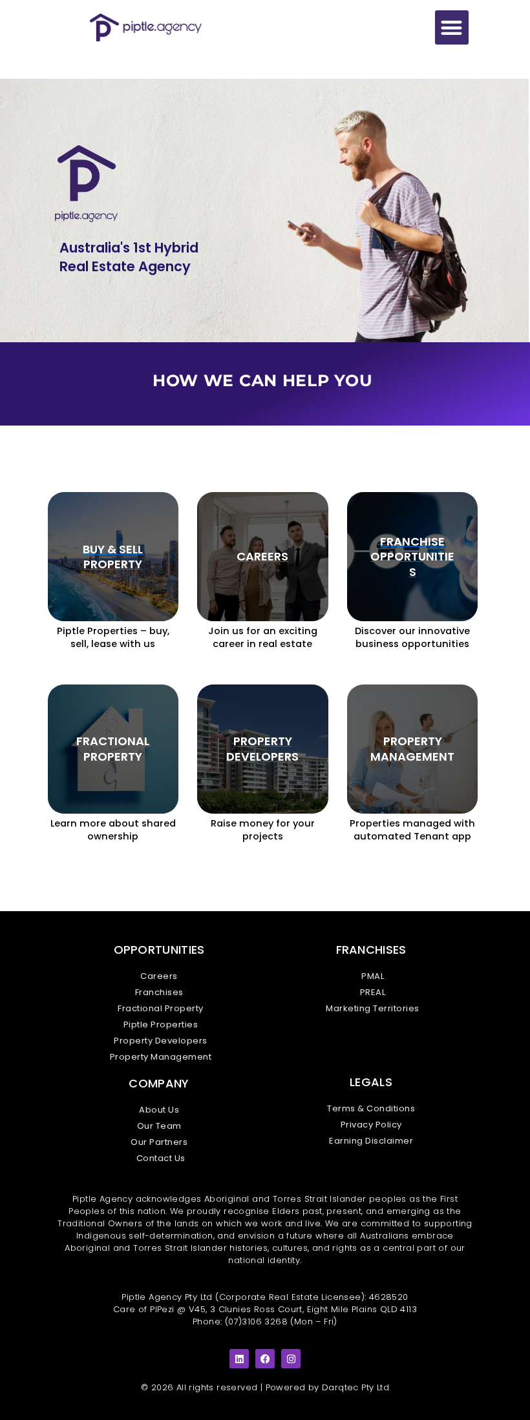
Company (159, 1083)
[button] (452, 27)
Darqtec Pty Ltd (355, 1387)
